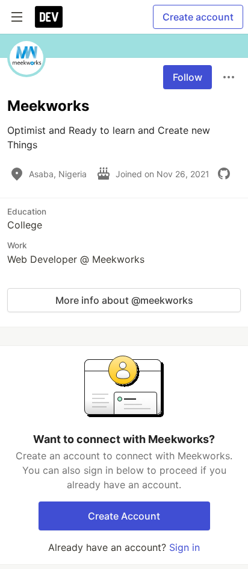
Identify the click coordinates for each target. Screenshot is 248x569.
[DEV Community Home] (49, 17)
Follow (187, 77)
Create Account (124, 516)
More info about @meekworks (124, 300)
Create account (198, 17)
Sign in (184, 547)
